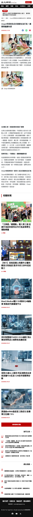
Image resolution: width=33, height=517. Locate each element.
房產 (29, 6)
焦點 (2, 6)
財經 (12, 6)
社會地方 (23, 6)
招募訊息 (12, 501)
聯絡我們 (19, 501)
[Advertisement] (16, 108)
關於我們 (5, 501)
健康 (7, 18)
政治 (16, 6)
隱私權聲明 (26, 501)
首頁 (2, 18)
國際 (7, 6)
